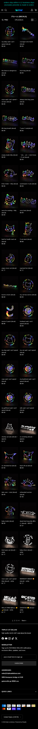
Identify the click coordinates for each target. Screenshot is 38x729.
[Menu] (2, 10)
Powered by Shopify (20, 722)
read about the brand (24, 633)
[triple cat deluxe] (19, 10)
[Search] (6, 10)
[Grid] (32, 20)
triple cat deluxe (10, 722)
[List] (35, 20)
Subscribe (19, 663)
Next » (24, 620)
